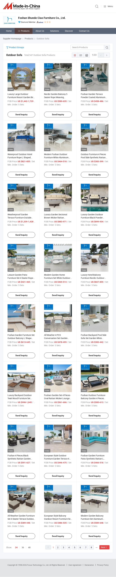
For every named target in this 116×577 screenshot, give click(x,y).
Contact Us (84, 30)
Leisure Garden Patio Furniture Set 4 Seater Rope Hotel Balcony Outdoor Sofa (21, 278)
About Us (39, 30)
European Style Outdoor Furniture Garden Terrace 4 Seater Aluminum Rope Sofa (57, 458)
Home (9, 30)
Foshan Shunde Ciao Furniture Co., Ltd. (42, 17)
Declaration (89, 565)
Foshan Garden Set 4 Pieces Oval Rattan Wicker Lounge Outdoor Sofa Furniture (57, 398)
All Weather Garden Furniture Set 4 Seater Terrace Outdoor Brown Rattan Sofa (21, 518)
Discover (69, 30)
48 (29, 547)
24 (16, 547)
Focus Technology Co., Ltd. (38, 565)
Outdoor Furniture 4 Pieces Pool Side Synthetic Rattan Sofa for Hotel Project (93, 157)
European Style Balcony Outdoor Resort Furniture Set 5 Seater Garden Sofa (57, 518)
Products (25, 30)
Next (103, 547)
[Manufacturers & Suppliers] (22, 6)
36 (23, 547)
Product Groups (16, 47)
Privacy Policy (103, 565)
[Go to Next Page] (107, 55)
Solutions (54, 30)
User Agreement (74, 565)
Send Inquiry (21, 114)
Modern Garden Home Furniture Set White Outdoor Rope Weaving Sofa (57, 278)
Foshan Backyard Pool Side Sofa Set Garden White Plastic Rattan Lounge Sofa (93, 338)
